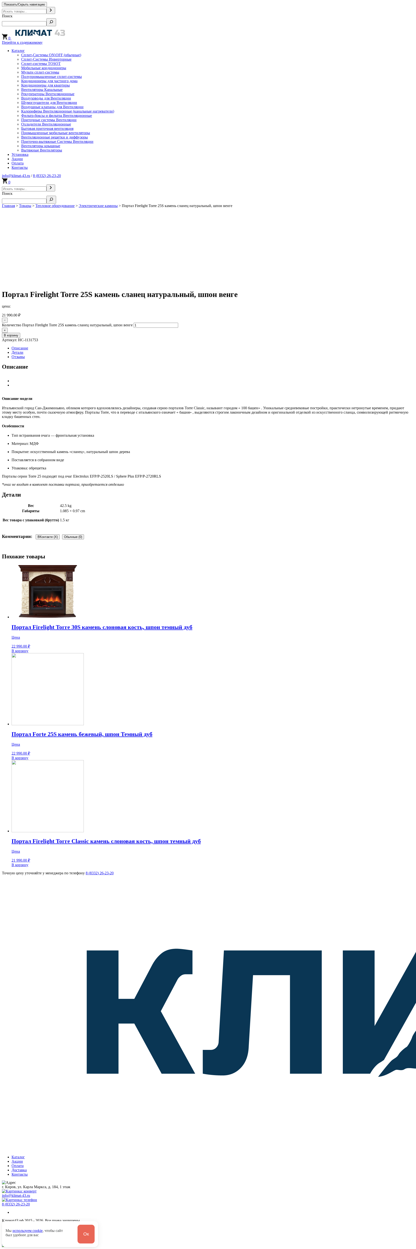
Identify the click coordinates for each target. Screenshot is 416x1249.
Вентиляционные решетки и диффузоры (54, 137)
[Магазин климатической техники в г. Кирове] (40, 38)
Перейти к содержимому (22, 42)
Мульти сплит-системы (40, 72)
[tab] (213, 348)
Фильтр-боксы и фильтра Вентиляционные (56, 116)
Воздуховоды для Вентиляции (46, 98)
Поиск (7, 16)
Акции (17, 159)
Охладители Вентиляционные (46, 124)
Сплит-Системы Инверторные (46, 59)
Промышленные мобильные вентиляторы (55, 133)
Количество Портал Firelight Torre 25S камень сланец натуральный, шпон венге (67, 325)
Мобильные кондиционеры (43, 68)
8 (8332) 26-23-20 (47, 176)
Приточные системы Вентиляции (49, 120)
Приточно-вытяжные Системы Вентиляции (57, 141)
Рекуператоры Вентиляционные (47, 94)
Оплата (18, 163)
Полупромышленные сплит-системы (51, 77)
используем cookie (28, 1231)
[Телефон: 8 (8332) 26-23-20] (19, 1200)
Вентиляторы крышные (40, 146)
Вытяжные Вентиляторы (41, 150)
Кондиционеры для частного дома (49, 81)
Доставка (19, 1170)
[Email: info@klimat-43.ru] (19, 1191)
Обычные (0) (73, 537)
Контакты (20, 167)
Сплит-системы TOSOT (41, 64)
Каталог (18, 51)
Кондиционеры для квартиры (45, 85)
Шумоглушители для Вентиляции (49, 103)
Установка (20, 154)
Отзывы (18, 357)
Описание (20, 348)
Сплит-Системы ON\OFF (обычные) (51, 55)
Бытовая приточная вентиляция (47, 128)
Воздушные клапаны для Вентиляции (52, 107)
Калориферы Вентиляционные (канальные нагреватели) (67, 111)
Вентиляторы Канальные (42, 90)
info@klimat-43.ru (16, 176)
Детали (17, 352)
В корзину (11, 335)
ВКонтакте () (48, 537)
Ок (86, 1233)
